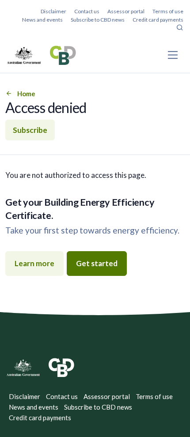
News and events (42, 19)
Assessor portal (125, 11)
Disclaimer (53, 11)
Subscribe (30, 130)
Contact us (86, 11)
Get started (97, 263)
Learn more (34, 263)
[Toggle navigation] (173, 55)
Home (26, 94)
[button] (179, 28)
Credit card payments (158, 19)
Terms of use (167, 11)
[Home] (41, 55)
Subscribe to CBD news (98, 19)
